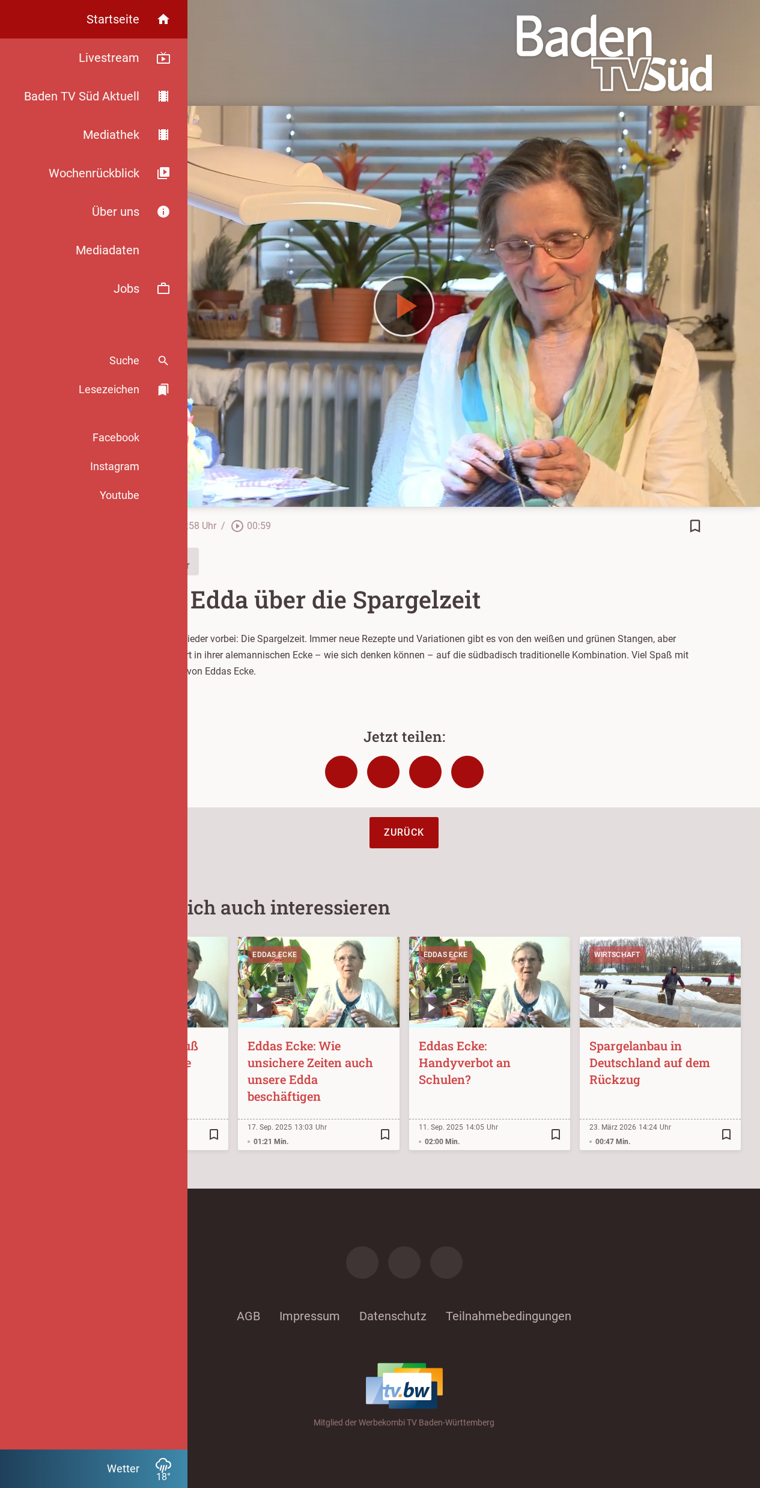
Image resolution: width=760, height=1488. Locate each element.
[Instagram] (404, 1262)
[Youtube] (446, 1262)
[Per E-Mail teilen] (467, 772)
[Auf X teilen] (383, 772)
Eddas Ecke (274, 955)
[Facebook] (362, 1262)
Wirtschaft (617, 955)
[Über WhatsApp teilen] (425, 772)
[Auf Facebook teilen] (341, 772)
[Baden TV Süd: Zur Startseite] (614, 52)
